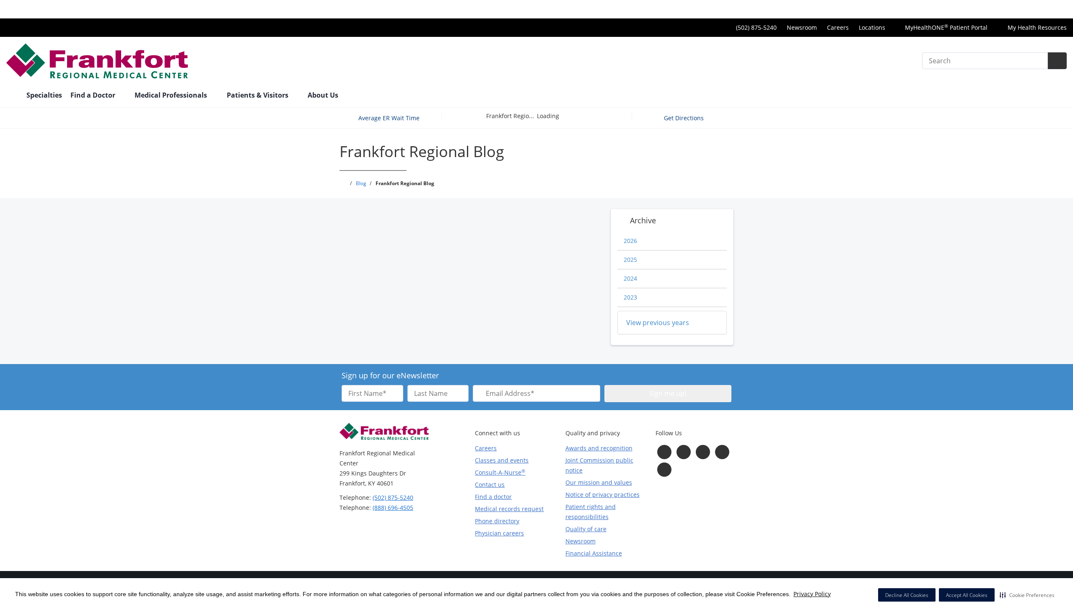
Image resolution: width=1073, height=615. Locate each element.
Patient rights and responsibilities (590, 512)
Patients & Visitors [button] (258, 95)
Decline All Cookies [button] (906, 595)
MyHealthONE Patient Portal (945, 27)
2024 (630, 278)
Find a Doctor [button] (93, 95)
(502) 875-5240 (393, 497)
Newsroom (802, 27)
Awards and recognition (598, 448)
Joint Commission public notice (599, 465)
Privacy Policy (812, 594)
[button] (1027, 595)
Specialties (44, 95)
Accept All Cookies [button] (966, 595)
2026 (630, 241)
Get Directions (684, 118)
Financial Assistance (593, 553)
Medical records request (509, 509)
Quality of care (585, 529)
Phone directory (497, 521)
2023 (630, 297)
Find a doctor (493, 497)
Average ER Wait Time (389, 118)
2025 (630, 260)
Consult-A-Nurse (500, 472)
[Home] (12, 96)
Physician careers (499, 533)
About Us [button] (324, 95)
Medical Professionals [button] (172, 95)
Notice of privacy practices (602, 495)
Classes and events (502, 460)
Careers (838, 27)
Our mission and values (598, 482)
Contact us (490, 484)
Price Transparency (1040, 9)
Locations (872, 27)
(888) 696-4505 (393, 508)
